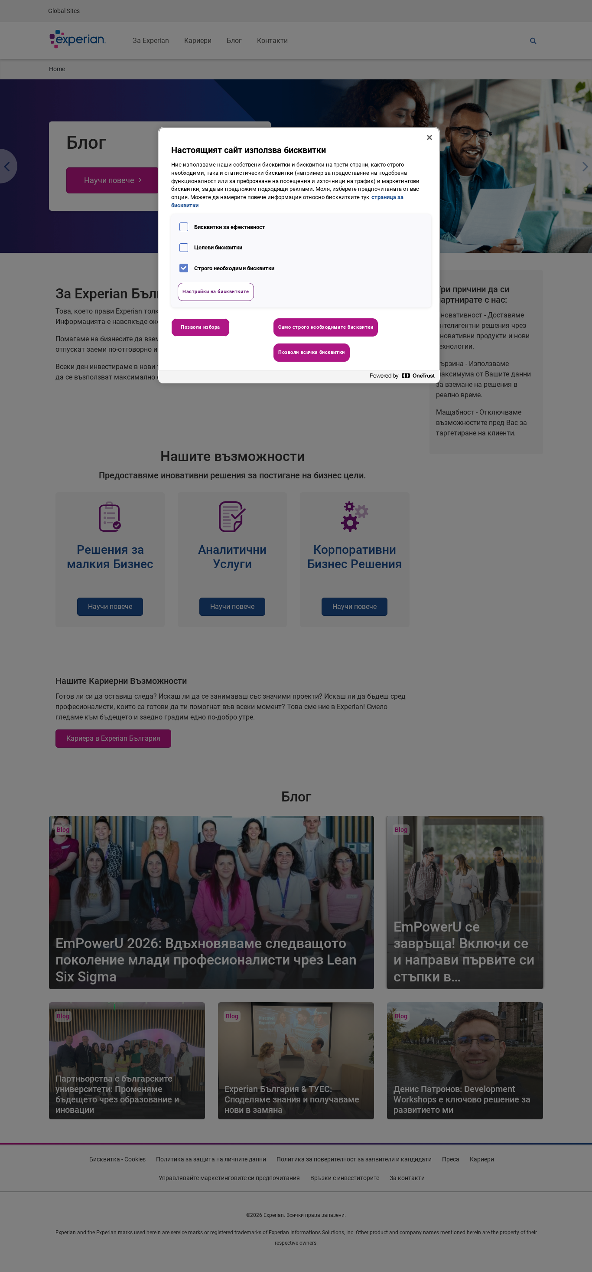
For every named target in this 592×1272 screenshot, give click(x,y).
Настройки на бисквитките (215, 291)
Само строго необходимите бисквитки (325, 327)
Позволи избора (200, 327)
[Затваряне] (429, 137)
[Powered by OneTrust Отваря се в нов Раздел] (403, 378)
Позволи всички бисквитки (311, 352)
